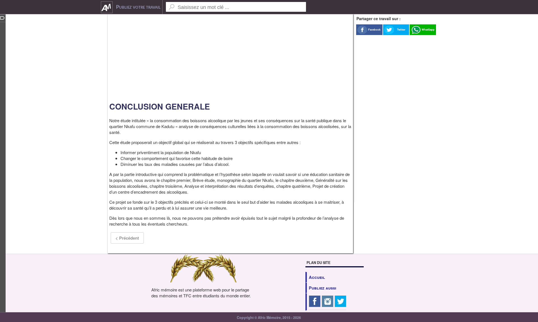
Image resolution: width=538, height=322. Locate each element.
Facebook (374, 29)
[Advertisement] (230, 56)
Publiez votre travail (138, 7)
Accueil (317, 277)
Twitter (401, 29)
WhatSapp (428, 29)
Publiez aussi (322, 288)
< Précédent (127, 238)
